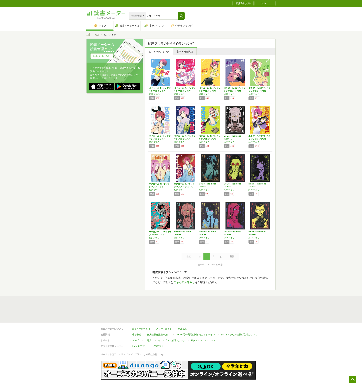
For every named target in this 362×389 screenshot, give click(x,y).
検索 (97, 34)
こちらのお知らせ (184, 282)
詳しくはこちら (101, 55)
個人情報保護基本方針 (158, 334)
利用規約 (182, 329)
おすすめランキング (159, 51)
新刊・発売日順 (185, 51)
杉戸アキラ (154, 238)
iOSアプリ (158, 346)
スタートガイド (164, 329)
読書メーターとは (141, 329)
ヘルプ (135, 340)
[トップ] (88, 35)
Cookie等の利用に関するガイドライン (195, 334)
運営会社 (136, 334)
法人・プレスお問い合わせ (171, 340)
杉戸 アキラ (154, 94)
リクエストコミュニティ (203, 340)
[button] (181, 16)
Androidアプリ (139, 346)
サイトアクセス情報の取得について (239, 334)
